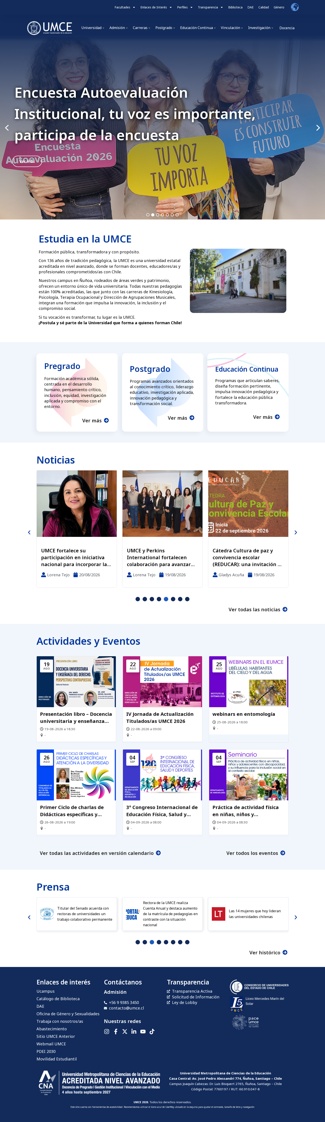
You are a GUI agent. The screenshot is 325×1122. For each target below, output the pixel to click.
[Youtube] (143, 1031)
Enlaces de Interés (153, 7)
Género (279, 7)
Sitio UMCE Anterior (55, 1036)
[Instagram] (106, 1031)
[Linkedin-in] (134, 1031)
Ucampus (45, 991)
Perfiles (182, 7)
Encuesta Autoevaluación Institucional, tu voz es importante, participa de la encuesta (135, 113)
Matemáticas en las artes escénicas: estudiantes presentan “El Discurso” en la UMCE (204, 557)
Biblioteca (235, 7)
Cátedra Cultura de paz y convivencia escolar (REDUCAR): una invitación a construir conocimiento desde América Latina (117, 557)
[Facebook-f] (116, 1031)
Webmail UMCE (51, 1043)
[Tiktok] (152, 1031)
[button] (162, 127)
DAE (250, 7)
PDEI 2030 (45, 1051)
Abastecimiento (51, 1028)
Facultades (122, 7)
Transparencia (208, 7)
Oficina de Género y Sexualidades (67, 1013)
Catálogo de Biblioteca (58, 998)
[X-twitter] (125, 1031)
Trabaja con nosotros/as (59, 1021)
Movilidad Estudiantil (56, 1059)
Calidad (263, 7)
